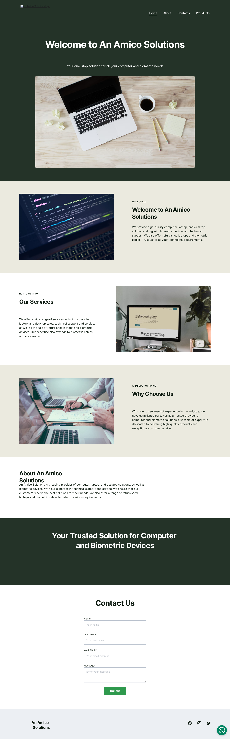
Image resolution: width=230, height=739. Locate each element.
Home (153, 13)
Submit (115, 691)
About (167, 13)
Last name (90, 634)
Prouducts (203, 13)
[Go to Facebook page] (191, 723)
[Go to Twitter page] (209, 723)
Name (87, 618)
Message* (89, 665)
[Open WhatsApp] (222, 730)
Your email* (90, 649)
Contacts (184, 13)
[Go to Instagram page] (200, 723)
